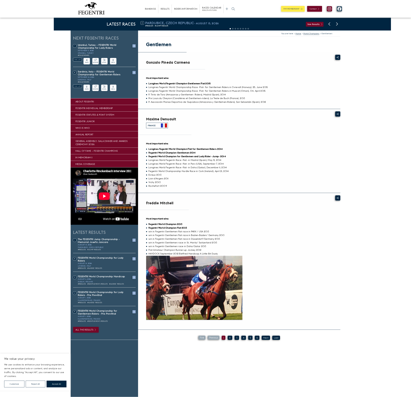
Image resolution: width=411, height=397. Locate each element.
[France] (164, 125)
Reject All (35, 384)
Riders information (185, 8)
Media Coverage (85, 164)
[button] (329, 24)
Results (165, 8)
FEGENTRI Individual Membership (94, 108)
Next (265, 337)
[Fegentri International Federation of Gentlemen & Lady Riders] (91, 9)
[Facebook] (339, 8)
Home (298, 33)
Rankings (150, 8)
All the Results (84, 329)
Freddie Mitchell (160, 203)
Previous (213, 337)
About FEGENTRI (84, 101)
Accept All (56, 384)
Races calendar (211, 8)
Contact (313, 9)
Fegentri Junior (85, 121)
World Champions (311, 33)
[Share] (337, 57)
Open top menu (227, 9)
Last (276, 337)
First (202, 337)
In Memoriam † (84, 157)
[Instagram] (329, 8)
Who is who (82, 128)
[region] (35, 372)
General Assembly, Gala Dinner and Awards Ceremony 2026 (101, 143)
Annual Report (84, 134)
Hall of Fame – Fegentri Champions (96, 150)
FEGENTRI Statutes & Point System (94, 114)
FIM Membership (291, 9)
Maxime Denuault (161, 119)
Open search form (233, 9)
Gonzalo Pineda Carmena (168, 62)
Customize (14, 384)
